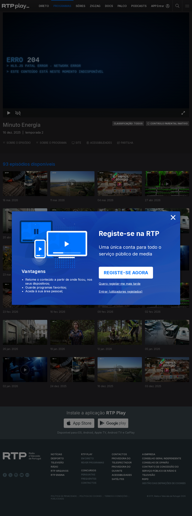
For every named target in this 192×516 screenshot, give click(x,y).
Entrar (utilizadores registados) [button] (120, 291)
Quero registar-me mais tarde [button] (119, 284)
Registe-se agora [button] (126, 272)
